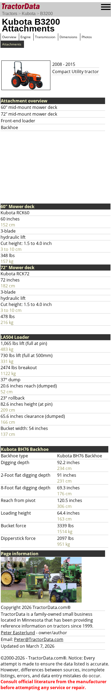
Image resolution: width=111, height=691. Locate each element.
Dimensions (68, 37)
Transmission (45, 37)
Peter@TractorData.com (38, 639)
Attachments (11, 44)
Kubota (29, 13)
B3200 (46, 13)
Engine (25, 37)
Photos (87, 37)
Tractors (9, 13)
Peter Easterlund (18, 633)
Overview (9, 37)
